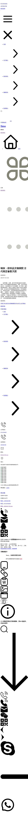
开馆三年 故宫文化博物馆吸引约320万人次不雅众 (13, 303)
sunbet (7, 487)
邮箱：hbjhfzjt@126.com (6, 506)
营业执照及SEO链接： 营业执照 (9, 548)
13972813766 (4, 6)
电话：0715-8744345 (6, 503)
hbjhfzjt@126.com (4, 454)
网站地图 (3, 492)
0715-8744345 (4, 3)
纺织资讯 (3, 132)
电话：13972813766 (5, 500)
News (3, 126)
